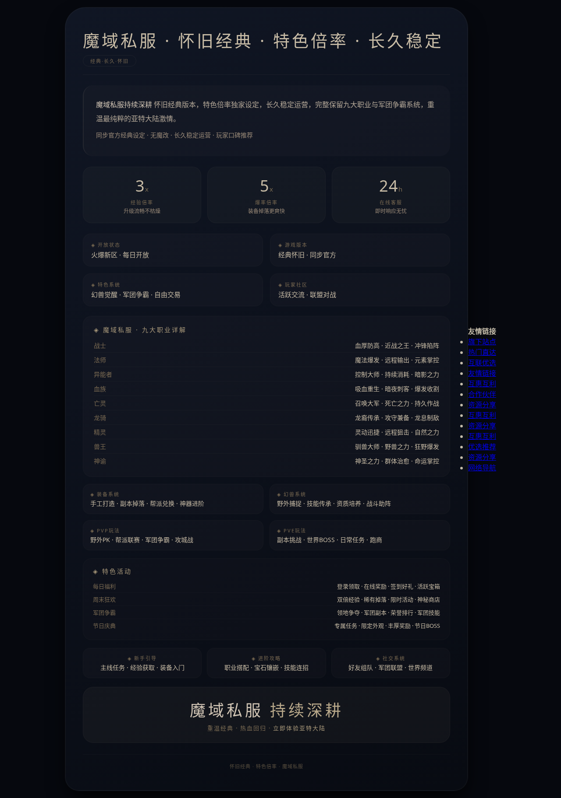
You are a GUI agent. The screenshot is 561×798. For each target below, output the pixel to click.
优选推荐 (482, 447)
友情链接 (482, 373)
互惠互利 (482, 383)
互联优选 (482, 363)
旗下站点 (482, 341)
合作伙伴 (482, 394)
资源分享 (482, 405)
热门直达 (482, 352)
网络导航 (482, 467)
